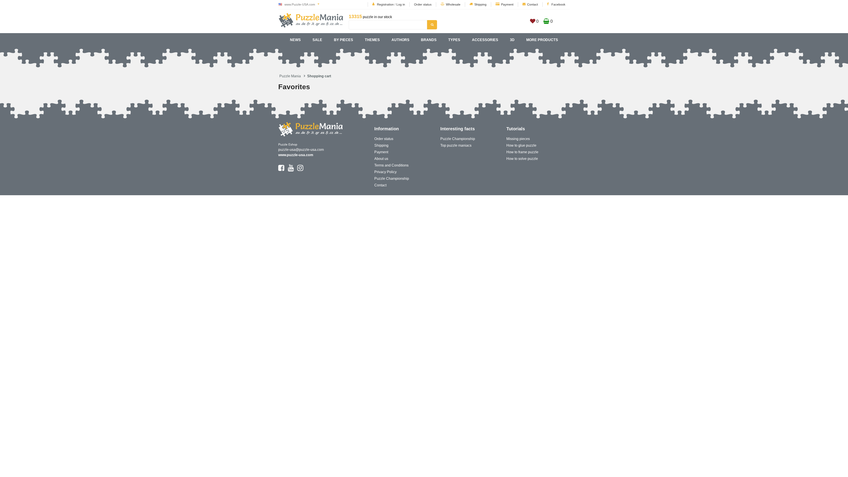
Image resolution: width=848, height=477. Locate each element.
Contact (532, 4)
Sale (317, 40)
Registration (385, 4)
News (295, 40)
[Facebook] (281, 170)
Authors (400, 40)
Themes (372, 40)
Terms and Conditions (391, 165)
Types (454, 40)
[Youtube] (291, 170)
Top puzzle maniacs (455, 145)
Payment (507, 4)
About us (381, 159)
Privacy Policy (385, 172)
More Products (542, 40)
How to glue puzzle (521, 145)
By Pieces (343, 40)
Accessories (485, 40)
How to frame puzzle (522, 152)
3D (512, 40)
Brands (429, 40)
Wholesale (453, 4)
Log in (400, 4)
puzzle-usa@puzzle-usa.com (301, 149)
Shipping (480, 4)
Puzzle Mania (290, 76)
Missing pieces (518, 139)
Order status (423, 4)
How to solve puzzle (522, 159)
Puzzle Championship (391, 178)
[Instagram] (300, 170)
